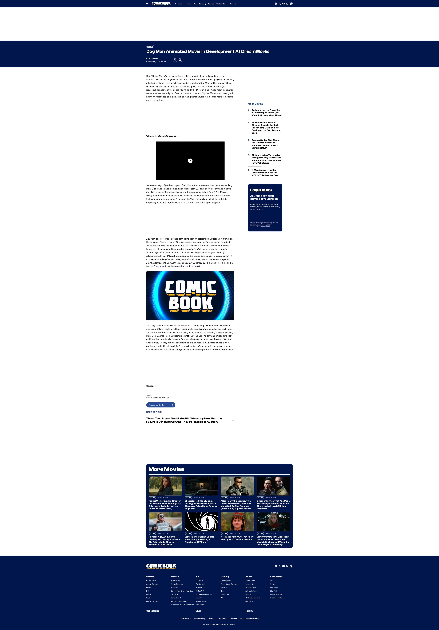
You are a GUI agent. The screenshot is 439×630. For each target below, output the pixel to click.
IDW (148, 598)
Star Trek (273, 591)
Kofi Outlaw (153, 58)
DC (147, 591)
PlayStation (225, 594)
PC (222, 598)
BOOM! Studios (152, 601)
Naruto (248, 594)
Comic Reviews (152, 584)
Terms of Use (265, 224)
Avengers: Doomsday (179, 601)
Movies (188, 4)
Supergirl (174, 587)
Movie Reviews (177, 584)
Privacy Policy (265, 226)
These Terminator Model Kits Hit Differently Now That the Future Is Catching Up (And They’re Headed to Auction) (184, 420)
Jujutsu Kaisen (251, 591)
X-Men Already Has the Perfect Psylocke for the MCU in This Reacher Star (265, 173)
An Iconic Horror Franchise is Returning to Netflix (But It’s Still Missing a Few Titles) (267, 113)
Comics (178, 4)
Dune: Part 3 (176, 598)
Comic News (151, 580)
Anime (211, 4)
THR (157, 385)
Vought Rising (201, 601)
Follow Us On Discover (160, 405)
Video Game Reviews (229, 584)
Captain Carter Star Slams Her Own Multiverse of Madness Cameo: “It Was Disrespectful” (265, 144)
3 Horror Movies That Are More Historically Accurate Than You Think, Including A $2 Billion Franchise (273, 505)
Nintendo (224, 587)
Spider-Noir (200, 587)
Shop (198, 611)
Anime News (250, 580)
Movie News (175, 580)
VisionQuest (200, 604)
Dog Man (149, 398)
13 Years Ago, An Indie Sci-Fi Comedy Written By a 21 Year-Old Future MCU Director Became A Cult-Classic (164, 541)
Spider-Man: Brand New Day (182, 591)
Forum (233, 4)
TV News (199, 580)
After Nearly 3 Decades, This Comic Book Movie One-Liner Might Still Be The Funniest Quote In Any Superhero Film (236, 505)
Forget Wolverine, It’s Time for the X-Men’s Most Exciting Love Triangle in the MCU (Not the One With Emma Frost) (165, 505)
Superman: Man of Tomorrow (182, 604)
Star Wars (274, 587)
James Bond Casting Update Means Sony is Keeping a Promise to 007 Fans (199, 539)
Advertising (199, 619)
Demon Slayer (250, 587)
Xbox (223, 591)
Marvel (149, 587)
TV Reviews (200, 584)
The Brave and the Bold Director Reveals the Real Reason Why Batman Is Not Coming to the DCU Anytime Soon (266, 127)
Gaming (202, 4)
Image (148, 594)
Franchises (276, 576)
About (211, 619)
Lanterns (199, 598)
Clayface (174, 594)
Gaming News (226, 580)
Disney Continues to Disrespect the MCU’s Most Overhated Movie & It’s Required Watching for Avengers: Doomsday (273, 541)
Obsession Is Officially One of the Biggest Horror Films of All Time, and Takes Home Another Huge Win (201, 505)
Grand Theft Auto (277, 598)
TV (195, 4)
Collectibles (222, 4)
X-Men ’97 (200, 591)
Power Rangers (276, 594)
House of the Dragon (204, 594)
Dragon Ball (249, 584)
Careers (222, 619)
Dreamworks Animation (161, 398)
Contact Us (185, 619)
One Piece (249, 601)
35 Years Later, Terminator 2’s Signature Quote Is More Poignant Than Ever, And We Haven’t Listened (266, 159)
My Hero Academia (252, 598)
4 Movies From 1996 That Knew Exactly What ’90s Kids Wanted (237, 538)
